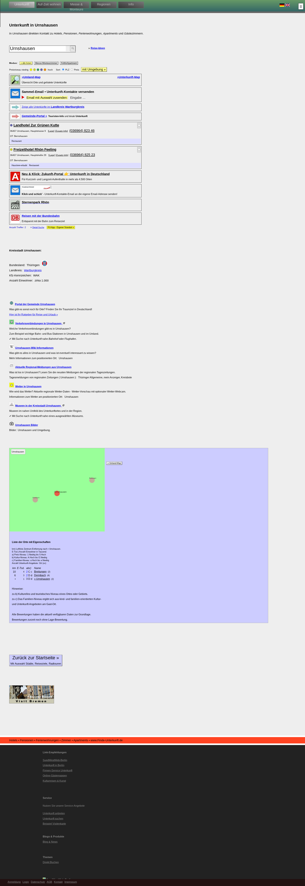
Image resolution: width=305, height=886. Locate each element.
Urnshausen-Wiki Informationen (34, 347)
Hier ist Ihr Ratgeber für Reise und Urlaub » (33, 314)
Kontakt (58, 881)
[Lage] (51, 131)
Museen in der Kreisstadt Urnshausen (38, 405)
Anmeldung (14, 881)
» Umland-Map (114, 463)
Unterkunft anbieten (54, 813)
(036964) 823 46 (82, 131)
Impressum (70, 881)
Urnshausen (60, 492)
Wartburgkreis (33, 270)
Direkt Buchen (51, 862)
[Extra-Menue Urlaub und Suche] (300, 6)
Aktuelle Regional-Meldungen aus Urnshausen (43, 367)
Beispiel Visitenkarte (54, 823)
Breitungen (92, 478)
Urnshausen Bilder (26, 425)
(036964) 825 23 (82, 155)
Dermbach (36, 497)
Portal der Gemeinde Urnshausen (35, 304)
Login (26, 881)
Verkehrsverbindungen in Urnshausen (39, 323)
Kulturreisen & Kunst (54, 780)
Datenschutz (38, 881)
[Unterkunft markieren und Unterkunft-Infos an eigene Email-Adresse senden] (37, 187)
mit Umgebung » (94, 69)
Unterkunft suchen (53, 818)
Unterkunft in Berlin (53, 765)
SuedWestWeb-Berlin (55, 760)
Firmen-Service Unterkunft (57, 770)
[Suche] (72, 48)
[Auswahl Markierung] (139, 125)
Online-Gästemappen (55, 775)
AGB (49, 881)
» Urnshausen (42, 578)
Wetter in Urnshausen (28, 386)
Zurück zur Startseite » (35, 660)
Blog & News (50, 841)
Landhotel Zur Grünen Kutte (36, 125)
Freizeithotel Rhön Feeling (35, 149)
